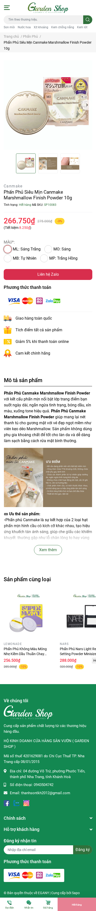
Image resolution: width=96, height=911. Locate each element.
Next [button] (86, 104)
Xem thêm (48, 549)
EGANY (43, 893)
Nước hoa (24, 27)
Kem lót (82, 27)
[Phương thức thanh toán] (34, 301)
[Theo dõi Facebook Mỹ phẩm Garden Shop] (7, 802)
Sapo (76, 893)
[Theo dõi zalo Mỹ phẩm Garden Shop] (16, 802)
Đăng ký (83, 849)
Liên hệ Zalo (48, 274)
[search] (87, 19)
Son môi (9, 27)
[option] (48, 105)
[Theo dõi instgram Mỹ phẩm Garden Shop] (26, 802)
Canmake (13, 186)
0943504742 (43, 785)
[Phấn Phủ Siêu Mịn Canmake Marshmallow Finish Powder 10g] (48, 105)
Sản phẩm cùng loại (27, 579)
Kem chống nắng (62, 27)
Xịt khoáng (41, 27)
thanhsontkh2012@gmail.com (45, 793)
